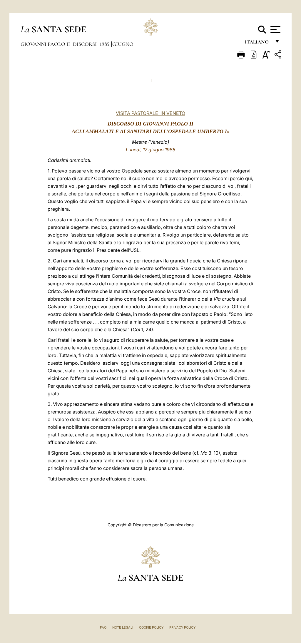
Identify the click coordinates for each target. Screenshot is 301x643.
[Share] (279, 55)
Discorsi (85, 44)
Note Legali (122, 627)
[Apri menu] (274, 29)
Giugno (122, 44)
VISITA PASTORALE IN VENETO (150, 113)
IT (150, 80)
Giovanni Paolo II (46, 44)
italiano (258, 43)
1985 (105, 44)
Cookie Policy (151, 627)
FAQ (103, 627)
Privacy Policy (182, 627)
